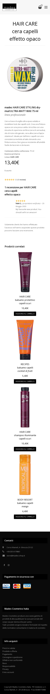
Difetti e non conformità (12, 660)
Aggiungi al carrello (25, 314)
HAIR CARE (14, 157)
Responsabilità (8, 666)
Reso (4, 663)
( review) (22, 179)
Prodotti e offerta (9, 651)
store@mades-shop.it (16, 555)
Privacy (5, 669)
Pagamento (7, 654)
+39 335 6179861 (13, 551)
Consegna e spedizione (12, 657)
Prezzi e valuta (8, 648)
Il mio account (8, 672)
